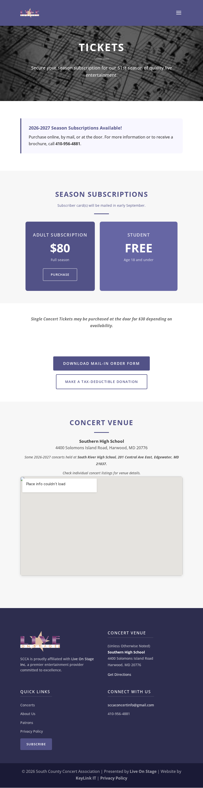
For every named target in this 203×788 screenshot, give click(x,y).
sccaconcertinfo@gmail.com (131, 705)
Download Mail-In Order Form (101, 363)
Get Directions (119, 674)
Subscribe (36, 744)
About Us (27, 713)
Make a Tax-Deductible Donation (101, 381)
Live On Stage (143, 771)
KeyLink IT (86, 778)
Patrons (26, 722)
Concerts (27, 705)
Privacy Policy (31, 731)
